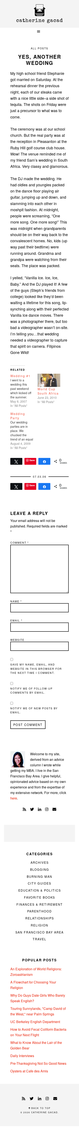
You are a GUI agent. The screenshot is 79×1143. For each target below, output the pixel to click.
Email (16, 620)
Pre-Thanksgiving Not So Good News (38, 1063)
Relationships (39, 918)
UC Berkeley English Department (35, 1021)
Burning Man (39, 876)
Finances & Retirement (39, 904)
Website (17, 639)
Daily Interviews (22, 1055)
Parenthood (39, 911)
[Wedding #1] (23, 391)
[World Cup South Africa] (48, 380)
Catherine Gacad (39, 13)
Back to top (40, 1108)
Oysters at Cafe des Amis (29, 1071)
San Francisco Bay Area (39, 932)
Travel (39, 939)
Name (16, 601)
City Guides (39, 883)
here (13, 798)
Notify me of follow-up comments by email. (31, 690)
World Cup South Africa (48, 391)
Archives (40, 862)
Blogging (39, 869)
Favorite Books (39, 897)
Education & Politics (39, 890)
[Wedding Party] (23, 431)
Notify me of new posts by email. (34, 710)
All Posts (39, 48)
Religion (39, 925)
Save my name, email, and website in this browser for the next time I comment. (36, 668)
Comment (19, 542)
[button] (39, 31)
